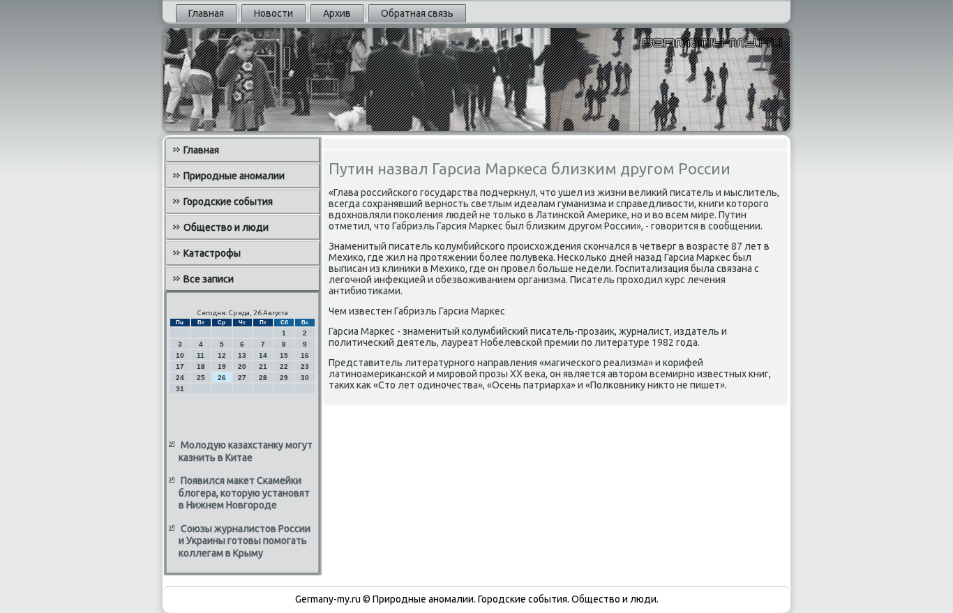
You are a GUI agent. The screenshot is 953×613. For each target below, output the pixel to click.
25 (201, 377)
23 (305, 366)
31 (180, 389)
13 (242, 355)
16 (305, 355)
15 (284, 355)
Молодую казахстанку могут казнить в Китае (246, 451)
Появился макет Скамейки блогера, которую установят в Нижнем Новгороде (244, 492)
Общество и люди (226, 227)
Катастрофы (212, 253)
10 (180, 355)
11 (200, 355)
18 (201, 366)
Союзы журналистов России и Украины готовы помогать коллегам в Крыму (244, 541)
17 (180, 366)
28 (263, 377)
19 (222, 366)
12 (222, 355)
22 (284, 366)
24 (180, 377)
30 (305, 377)
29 (284, 377)
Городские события (228, 201)
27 (242, 377)
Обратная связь (417, 13)
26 (222, 377)
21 (263, 366)
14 (263, 355)
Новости (273, 13)
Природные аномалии (234, 175)
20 (242, 366)
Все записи (208, 279)
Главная (206, 13)
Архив (337, 13)
